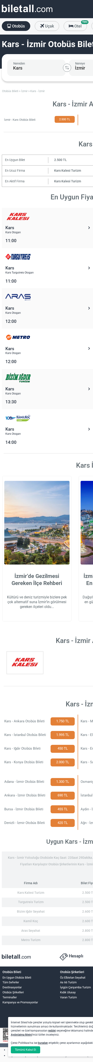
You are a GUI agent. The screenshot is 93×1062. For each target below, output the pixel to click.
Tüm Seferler (10, 982)
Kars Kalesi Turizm (67, 171)
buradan (43, 1042)
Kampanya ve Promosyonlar (20, 1002)
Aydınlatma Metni (21, 1034)
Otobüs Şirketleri (13, 992)
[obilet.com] (27, 12)
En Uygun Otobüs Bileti (16, 977)
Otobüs (18, 26)
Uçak (49, 26)
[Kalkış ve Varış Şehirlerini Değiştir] (67, 68)
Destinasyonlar (12, 987)
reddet (52, 1030)
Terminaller (9, 997)
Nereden (19, 63)
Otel (80, 24)
